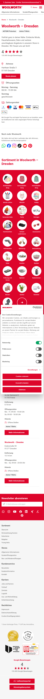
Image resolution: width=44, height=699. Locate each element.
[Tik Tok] (37, 511)
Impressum (5, 609)
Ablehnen (22, 390)
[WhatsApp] (3, 511)
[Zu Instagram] (14, 146)
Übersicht (5, 530)
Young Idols (6, 542)
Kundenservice (8, 564)
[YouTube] (14, 511)
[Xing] (32, 511)
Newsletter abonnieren (15, 498)
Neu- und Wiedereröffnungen (11, 558)
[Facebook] (20, 511)
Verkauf (4, 587)
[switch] (39, 349)
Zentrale (4, 590)
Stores (4, 548)
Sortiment (6, 525)
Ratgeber (5, 539)
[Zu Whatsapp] (4, 146)
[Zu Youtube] (25, 146)
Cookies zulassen (22, 376)
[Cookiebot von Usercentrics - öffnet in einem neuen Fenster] (33, 307)
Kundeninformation (8, 571)
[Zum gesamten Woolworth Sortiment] (22, 302)
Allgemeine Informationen (10, 12)
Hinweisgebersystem (22, 687)
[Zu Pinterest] (30, 146)
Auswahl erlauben (22, 383)
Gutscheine (5, 536)
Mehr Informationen (17, 432)
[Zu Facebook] (9, 146)
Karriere (5, 580)
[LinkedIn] (26, 511)
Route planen (11, 76)
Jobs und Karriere (8, 584)
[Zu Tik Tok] (19, 146)
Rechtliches (7, 605)
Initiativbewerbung (8, 600)
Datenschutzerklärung (9, 613)
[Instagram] (9, 511)
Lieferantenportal (23, 681)
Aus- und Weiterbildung (9, 597)
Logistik (4, 593)
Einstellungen (33, 370)
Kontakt (4, 574)
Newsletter (5, 568)
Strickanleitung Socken (9, 533)
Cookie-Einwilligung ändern (11, 616)
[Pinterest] (22, 515)
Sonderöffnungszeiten (30, 12)
